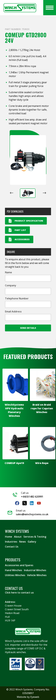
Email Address (13, 311)
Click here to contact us (19, 592)
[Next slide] (44, 192)
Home (8, 536)
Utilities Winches (15, 575)
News (22, 541)
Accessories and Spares (19, 565)
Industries (11, 541)
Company (10, 285)
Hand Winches (13, 570)
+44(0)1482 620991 (32, 496)
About (18, 536)
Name (8, 272)
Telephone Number (17, 298)
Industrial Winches (35, 570)
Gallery (32, 541)
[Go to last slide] (11, 192)
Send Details (28, 327)
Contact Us (11, 546)
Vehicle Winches (37, 575)
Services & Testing (34, 536)
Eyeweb (34, 697)
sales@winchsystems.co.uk (32, 514)
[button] (27, 193)
